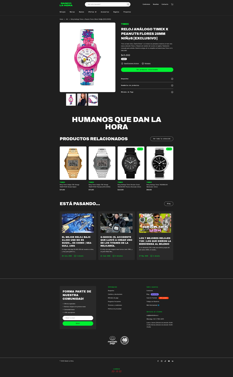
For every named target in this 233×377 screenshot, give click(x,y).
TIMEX (125, 24)
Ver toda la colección (161, 139)
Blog (168, 204)
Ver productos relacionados (147, 70)
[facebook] (158, 361)
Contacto (165, 4)
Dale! (78, 323)
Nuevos (81, 12)
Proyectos (127, 12)
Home (61, 19)
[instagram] (161, 361)
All (67, 19)
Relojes (62, 12)
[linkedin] (172, 361)
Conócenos (146, 4)
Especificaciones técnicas (131, 63)
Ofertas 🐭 (92, 12)
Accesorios (105, 12)
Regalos (116, 12)
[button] (172, 4)
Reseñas (156, 4)
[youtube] (169, 361)
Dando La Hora (69, 361)
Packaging (147, 63)
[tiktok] (165, 361)
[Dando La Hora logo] (66, 4)
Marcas (72, 12)
